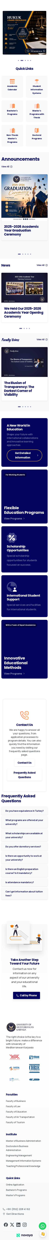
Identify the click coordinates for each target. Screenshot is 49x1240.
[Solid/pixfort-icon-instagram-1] (25, 1224)
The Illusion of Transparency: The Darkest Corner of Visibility (19, 389)
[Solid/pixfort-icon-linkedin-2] (18, 1224)
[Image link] (24, 1235)
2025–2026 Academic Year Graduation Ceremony (21, 230)
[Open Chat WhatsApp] (42, 1226)
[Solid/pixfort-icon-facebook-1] (6, 1224)
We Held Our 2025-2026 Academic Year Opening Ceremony (23, 312)
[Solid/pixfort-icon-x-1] (12, 1224)
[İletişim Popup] (42, 1233)
